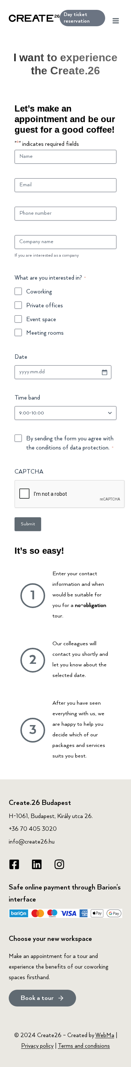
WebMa (104, 1035)
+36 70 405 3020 (33, 829)
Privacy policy (37, 1046)
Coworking (39, 292)
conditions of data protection (72, 448)
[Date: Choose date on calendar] (104, 372)
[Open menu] (115, 18)
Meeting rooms (45, 333)
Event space (41, 319)
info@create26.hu (32, 842)
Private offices (44, 306)
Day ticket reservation (77, 18)
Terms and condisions (84, 1046)
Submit (28, 524)
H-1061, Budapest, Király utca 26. (51, 816)
